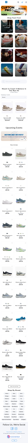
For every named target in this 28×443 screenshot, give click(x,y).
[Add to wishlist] (12, 102)
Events (22, 139)
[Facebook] (12, 429)
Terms (7, 431)
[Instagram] (16, 429)
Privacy (11, 431)
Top (14, 440)
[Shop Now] (14, 10)
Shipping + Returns (18, 431)
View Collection (14, 386)
